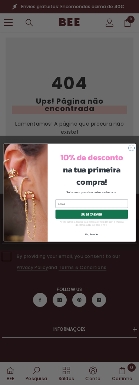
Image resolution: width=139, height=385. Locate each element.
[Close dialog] (131, 148)
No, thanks (91, 234)
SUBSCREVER (91, 214)
